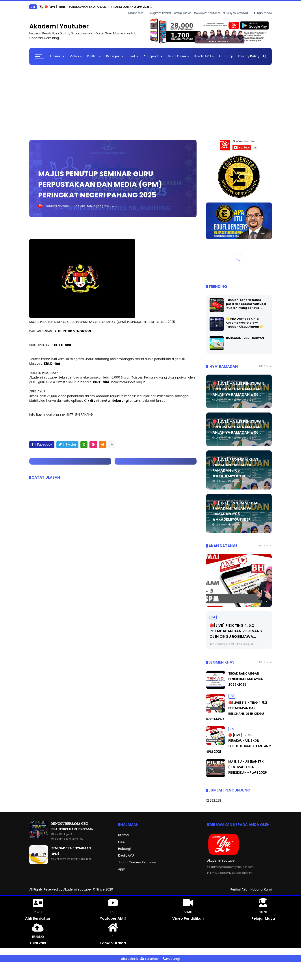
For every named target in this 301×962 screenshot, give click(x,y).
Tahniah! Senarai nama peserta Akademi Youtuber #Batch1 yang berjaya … (246, 300)
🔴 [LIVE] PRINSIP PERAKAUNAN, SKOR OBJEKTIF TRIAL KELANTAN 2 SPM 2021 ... (239, 627)
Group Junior (182, 7)
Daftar (92, 53)
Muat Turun (177, 53)
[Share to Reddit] (102, 441)
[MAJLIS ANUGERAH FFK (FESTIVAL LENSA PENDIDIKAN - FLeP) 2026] (215, 773)
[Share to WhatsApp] (83, 441)
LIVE (213, 613)
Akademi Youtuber (59, 23)
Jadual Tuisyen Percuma (137, 859)
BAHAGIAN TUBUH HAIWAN (245, 334)
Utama (55, 53)
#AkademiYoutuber (207, 7)
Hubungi (225, 53)
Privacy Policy (248, 53)
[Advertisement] (150, 97)
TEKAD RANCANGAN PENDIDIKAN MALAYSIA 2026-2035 (245, 675)
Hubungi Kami (261, 886)
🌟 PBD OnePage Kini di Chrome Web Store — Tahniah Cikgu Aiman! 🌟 (244, 319)
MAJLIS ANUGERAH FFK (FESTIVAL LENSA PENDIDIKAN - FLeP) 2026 (247, 763)
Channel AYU (136, 7)
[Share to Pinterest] (93, 441)
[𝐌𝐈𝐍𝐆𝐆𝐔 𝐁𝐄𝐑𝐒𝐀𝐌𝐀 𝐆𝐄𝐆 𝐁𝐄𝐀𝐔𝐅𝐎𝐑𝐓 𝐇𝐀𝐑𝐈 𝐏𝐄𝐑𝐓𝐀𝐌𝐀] (47, 8)
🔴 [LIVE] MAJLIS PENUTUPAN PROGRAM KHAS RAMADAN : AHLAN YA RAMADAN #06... (238, 385)
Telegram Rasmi (160, 7)
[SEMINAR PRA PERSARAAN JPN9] (38, 859)
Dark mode (264, 7)
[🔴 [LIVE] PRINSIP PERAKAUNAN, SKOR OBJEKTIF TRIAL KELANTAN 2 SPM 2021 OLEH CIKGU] (239, 576)
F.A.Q (122, 838)
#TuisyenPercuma (235, 7)
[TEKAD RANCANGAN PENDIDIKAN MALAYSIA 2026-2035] (215, 685)
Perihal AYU (238, 886)
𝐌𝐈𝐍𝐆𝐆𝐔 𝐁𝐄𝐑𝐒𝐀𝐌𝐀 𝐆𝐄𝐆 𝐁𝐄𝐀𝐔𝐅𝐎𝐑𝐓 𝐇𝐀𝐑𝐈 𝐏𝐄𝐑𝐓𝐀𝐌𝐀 (85, 7)
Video (74, 53)
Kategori (113, 53)
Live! (131, 53)
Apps (122, 865)
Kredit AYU (202, 53)
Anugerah (151, 53)
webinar (36, 7)
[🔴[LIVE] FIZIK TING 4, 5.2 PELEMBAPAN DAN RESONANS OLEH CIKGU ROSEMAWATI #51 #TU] (215, 708)
